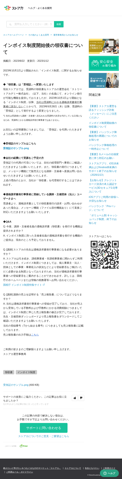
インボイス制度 (26, 372)
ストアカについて (73, 468)
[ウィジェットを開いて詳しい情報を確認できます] (109, 473)
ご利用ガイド (109, 468)
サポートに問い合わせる (43, 428)
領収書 (9, 372)
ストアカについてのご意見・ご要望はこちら (43, 436)
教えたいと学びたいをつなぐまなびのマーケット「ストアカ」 (32, 468)
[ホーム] (29, 8)
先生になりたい (92, 468)
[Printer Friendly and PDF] (23, 445)
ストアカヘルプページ (13, 35)
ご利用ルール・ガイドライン (19, 472)
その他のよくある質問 (38, 35)
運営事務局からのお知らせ (65, 35)
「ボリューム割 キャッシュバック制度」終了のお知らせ (103, 219)
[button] (75, 398)
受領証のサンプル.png (16, 148)
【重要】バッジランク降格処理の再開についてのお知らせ (103, 136)
